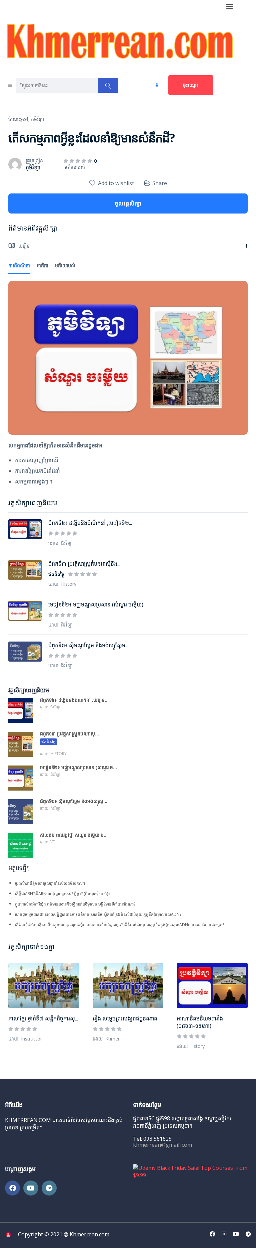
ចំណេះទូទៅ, (19, 119)
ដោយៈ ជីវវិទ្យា (60, 543)
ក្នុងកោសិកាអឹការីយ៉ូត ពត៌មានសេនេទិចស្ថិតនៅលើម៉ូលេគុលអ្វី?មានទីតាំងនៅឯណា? (75, 904)
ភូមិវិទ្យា (37, 119)
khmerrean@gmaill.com (162, 1144)
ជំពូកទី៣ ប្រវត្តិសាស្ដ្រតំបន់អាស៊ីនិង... (84, 563)
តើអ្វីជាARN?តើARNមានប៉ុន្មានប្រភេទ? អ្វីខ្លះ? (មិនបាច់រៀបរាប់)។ (62, 893)
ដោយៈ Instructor (25, 1038)
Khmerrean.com (89, 1234)
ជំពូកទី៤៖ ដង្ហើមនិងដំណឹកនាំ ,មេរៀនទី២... (90, 523)
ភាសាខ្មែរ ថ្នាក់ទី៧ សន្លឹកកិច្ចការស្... (43, 1018)
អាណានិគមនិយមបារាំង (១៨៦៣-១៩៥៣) (200, 1022)
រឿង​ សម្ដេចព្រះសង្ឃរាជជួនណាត (125, 1018)
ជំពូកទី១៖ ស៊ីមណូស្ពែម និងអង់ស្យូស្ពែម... (88, 645)
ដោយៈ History (191, 1046)
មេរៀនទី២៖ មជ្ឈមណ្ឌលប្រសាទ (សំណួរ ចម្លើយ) (95, 604)
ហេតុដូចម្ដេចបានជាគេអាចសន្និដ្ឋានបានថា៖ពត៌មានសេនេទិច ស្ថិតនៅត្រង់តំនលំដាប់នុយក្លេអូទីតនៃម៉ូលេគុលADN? (98, 914)
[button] (229, 6)
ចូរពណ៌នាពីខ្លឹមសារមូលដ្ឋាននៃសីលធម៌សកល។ (50, 883)
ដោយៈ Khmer (106, 1038)
